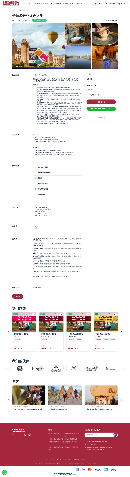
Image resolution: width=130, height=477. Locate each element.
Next (122, 332)
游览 (52, 459)
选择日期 (90, 90)
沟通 (83, 459)
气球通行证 (47, 3)
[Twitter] (20, 435)
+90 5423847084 (92, 444)
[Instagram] (13, 435)
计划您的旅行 (79, 3)
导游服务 (57, 3)
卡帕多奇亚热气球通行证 (55, 439)
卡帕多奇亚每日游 (53, 434)
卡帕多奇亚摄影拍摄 (71, 439)
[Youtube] (25, 435)
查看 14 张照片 (19, 66)
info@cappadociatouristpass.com (97, 441)
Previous (8, 332)
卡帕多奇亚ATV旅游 (71, 442)
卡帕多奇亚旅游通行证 (71, 447)
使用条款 (76, 459)
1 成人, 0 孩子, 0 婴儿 (94, 95)
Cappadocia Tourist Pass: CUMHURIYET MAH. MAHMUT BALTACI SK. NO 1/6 (100, 448)
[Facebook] (16, 435)
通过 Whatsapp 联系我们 (102, 108)
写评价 (17, 296)
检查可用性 (101, 102)
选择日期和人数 (91, 85)
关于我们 (59, 459)
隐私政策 (68, 459)
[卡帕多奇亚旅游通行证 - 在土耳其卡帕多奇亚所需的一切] (11, 3)
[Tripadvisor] (29, 435)
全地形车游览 (67, 3)
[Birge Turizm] (18, 431)
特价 (96, 314)
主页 (46, 459)
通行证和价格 (36, 3)
